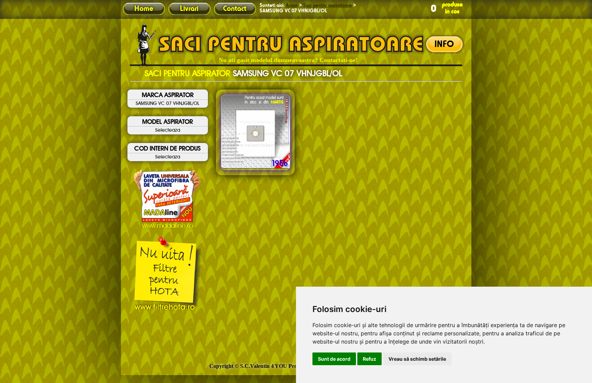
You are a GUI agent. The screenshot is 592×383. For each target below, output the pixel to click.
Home (143, 9)
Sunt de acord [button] (334, 359)
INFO (444, 44)
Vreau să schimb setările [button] (417, 359)
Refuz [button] (369, 359)
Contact (234, 9)
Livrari (189, 9)
